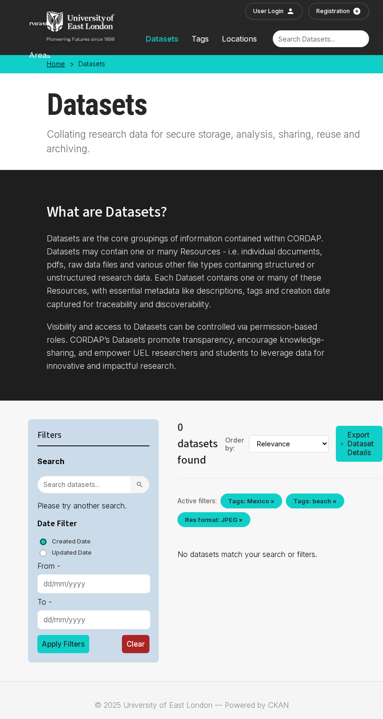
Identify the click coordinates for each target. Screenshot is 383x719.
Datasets (162, 38)
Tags (200, 38)
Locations (239, 38)
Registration (333, 10)
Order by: (234, 444)
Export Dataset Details (361, 443)
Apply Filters (63, 644)
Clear (136, 644)
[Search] (139, 484)
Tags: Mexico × (251, 501)
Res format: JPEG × (214, 519)
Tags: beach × (315, 501)
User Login (268, 10)
